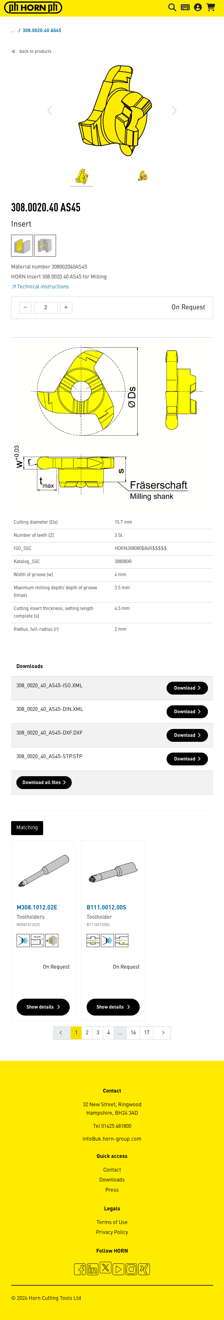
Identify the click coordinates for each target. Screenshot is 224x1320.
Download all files (41, 783)
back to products (35, 52)
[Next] (174, 110)
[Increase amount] (66, 307)
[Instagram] (131, 1270)
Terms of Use (112, 1222)
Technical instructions (43, 287)
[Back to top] (197, 1300)
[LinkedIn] (93, 1270)
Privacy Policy (112, 1232)
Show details (41, 1007)
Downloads (112, 1180)
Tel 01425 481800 (112, 1126)
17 (146, 1032)
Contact (112, 1170)
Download (184, 688)
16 (133, 1032)
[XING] (144, 1270)
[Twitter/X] (105, 1270)
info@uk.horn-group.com (112, 1139)
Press (112, 1190)
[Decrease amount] (25, 307)
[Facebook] (80, 1270)
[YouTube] (118, 1270)
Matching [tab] (27, 827)
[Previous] (49, 110)
